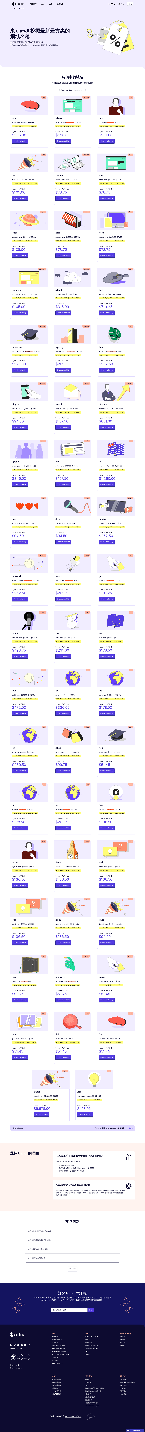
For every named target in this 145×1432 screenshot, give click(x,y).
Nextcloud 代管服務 (58, 1348)
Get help (72, 1269)
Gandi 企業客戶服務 (91, 1336)
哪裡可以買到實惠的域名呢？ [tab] (42, 1231)
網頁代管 (55, 1342)
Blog (113, 4)
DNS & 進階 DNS (57, 1363)
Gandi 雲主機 (56, 1391)
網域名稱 (55, 1336)
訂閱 (90, 1310)
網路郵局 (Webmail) (91, 1348)
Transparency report (92, 1406)
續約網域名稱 (56, 1385)
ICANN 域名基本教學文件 (93, 1391)
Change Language (16, 1368)
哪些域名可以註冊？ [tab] (39, 1258)
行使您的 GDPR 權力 (91, 1403)
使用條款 (88, 1382)
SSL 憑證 (55, 1360)
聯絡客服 (122, 1336)
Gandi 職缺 (123, 1394)
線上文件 (122, 1342)
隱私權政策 (88, 1400)
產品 (42, 4)
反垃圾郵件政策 (90, 1397)
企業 (50, 4)
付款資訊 (88, 1394)
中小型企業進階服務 (91, 1345)
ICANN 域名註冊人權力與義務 (94, 1388)
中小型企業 (88, 1342)
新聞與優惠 (123, 1391)
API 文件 (122, 1345)
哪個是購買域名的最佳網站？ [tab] (42, 1240)
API (86, 1351)
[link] (11, 1345)
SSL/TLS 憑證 (56, 1394)
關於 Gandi (123, 1379)
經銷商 (87, 1339)
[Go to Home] (18, 4)
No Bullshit (123, 1388)
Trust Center (124, 1385)
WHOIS (87, 1354)
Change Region (15, 1365)
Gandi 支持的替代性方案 (127, 1382)
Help (122, 4)
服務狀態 (122, 1339)
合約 (86, 1385)
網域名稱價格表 (57, 1339)
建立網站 (33, 4)
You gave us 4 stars (16, 1348)
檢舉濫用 (88, 1379)
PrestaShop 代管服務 (59, 1351)
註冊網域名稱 (56, 1379)
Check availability (20, 141)
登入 (130, 4)
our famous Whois (73, 1416)
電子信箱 (55, 1357)
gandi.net (14, 9)
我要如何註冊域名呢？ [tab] (40, 1249)
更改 (130, 1128)
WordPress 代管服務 (58, 1345)
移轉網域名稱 (56, 1382)
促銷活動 (60, 4)
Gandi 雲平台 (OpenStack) (61, 1354)
